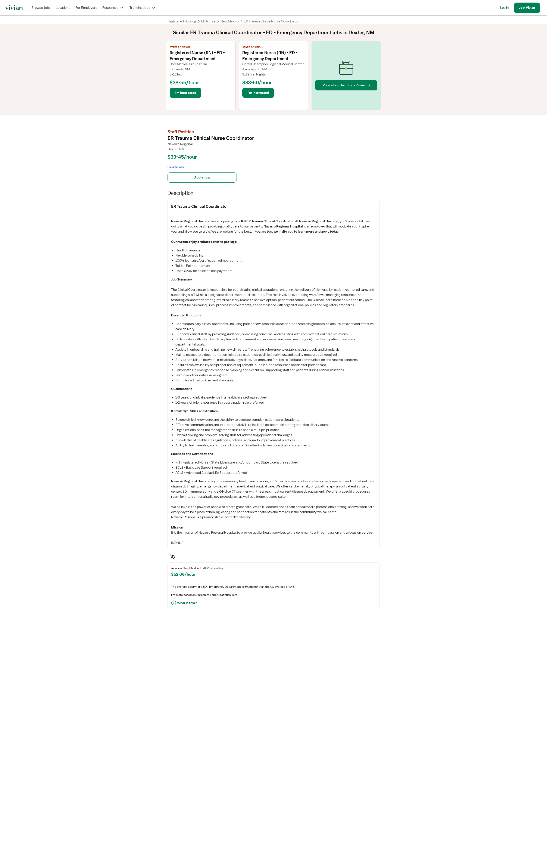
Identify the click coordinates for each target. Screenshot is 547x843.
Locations (63, 8)
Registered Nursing (182, 21)
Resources (110, 8)
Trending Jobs (139, 8)
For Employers (86, 8)
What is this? (187, 603)
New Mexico (230, 21)
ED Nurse (208, 21)
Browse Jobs (41, 8)
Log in (504, 8)
